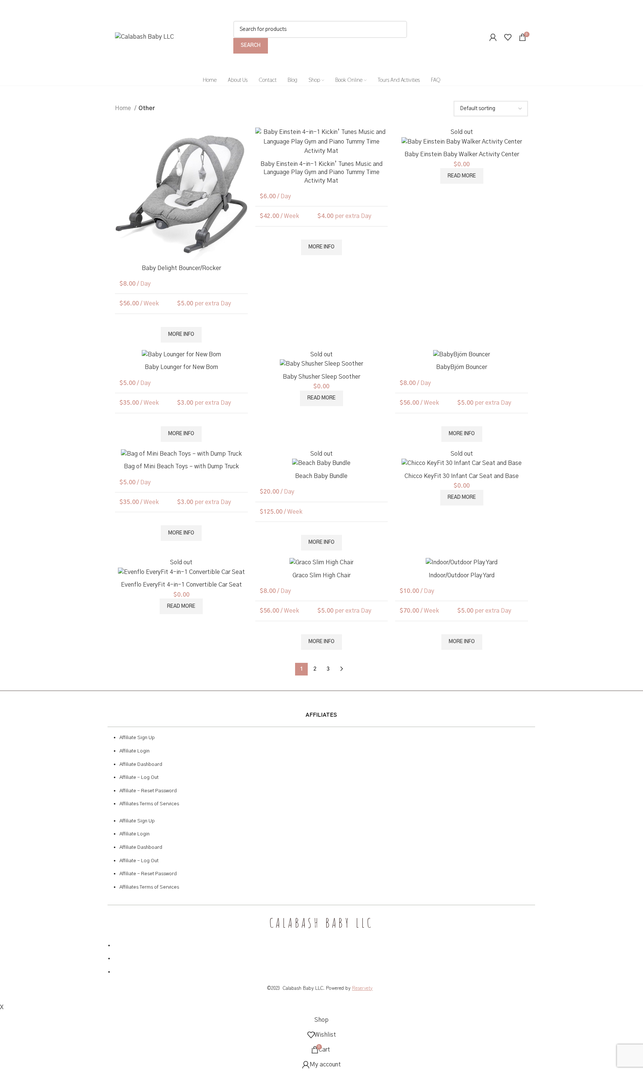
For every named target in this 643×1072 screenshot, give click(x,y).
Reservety (362, 987)
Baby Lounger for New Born (181, 367)
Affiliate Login (134, 751)
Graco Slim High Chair (321, 575)
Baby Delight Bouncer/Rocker (181, 268)
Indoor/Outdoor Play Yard (462, 575)
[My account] (493, 37)
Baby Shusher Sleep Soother (321, 377)
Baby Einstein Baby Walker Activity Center (461, 154)
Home (123, 108)
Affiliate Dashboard (140, 764)
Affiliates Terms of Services (149, 804)
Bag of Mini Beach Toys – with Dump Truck (181, 466)
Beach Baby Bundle (321, 476)
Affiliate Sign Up (137, 737)
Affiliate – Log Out (139, 777)
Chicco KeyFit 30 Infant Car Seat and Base (461, 476)
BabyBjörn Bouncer (461, 367)
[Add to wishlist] (242, 139)
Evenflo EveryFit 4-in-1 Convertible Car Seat (181, 585)
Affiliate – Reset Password (148, 791)
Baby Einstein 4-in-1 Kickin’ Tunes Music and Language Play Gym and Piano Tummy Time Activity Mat (321, 172)
